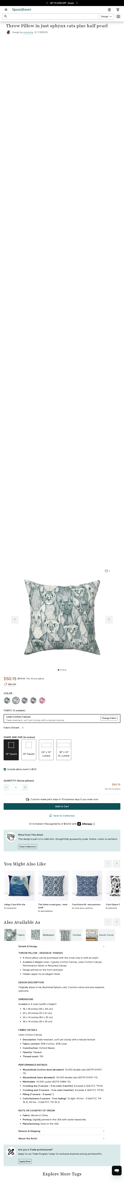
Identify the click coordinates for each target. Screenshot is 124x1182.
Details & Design (61, 946)
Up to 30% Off (58, 3)
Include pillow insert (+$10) (22, 769)
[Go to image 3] (62, 670)
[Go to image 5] (65, 670)
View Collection (27, 846)
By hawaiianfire (10, 908)
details (70, 3)
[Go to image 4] (63, 670)
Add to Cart (62, 806)
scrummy (28, 32)
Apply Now (24, 1161)
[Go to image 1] (58, 670)
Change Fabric (109, 718)
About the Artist (61, 1138)
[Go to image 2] (60, 670)
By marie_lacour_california (82, 908)
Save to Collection (62, 816)
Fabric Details (14, 727)
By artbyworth (111, 908)
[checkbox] (5, 769)
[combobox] (106, 17)
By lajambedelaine (45, 911)
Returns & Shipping (61, 1131)
